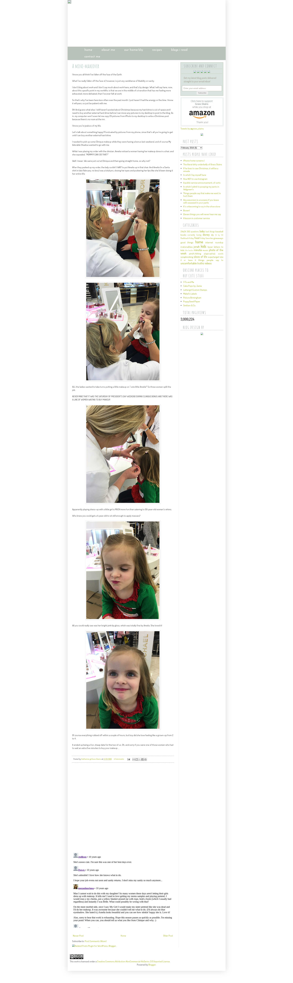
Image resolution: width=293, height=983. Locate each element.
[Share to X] (139, 759)
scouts (220, 253)
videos (208, 263)
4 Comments (119, 759)
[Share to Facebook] (142, 759)
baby (202, 231)
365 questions (193, 231)
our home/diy (133, 50)
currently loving (194, 235)
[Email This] (133, 759)
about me (108, 50)
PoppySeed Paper (191, 301)
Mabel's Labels (190, 293)
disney (206, 234)
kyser (210, 246)
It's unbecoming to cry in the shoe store (201, 206)
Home (123, 935)
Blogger (152, 964)
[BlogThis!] (136, 759)
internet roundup (214, 242)
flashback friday (187, 238)
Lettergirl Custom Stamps (195, 289)
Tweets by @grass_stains (192, 128)
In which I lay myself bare (194, 174)
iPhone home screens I (193, 160)
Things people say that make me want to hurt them (202, 194)
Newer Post (78, 935)
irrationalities (187, 246)
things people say (208, 260)
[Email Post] (128, 759)
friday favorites (206, 238)
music (205, 250)
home (88, 50)
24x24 (183, 231)
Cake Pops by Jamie (192, 285)
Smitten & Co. (189, 305)
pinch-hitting (195, 253)
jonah (197, 246)
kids (203, 246)
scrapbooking (187, 256)
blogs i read (179, 50)
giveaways (218, 238)
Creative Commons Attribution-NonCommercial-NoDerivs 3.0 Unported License (133, 961)
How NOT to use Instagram (195, 178)
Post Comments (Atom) (96, 941)
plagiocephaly (209, 253)
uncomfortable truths (192, 263)
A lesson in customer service (196, 218)
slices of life (200, 256)
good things (187, 242)
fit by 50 (219, 235)
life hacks (189, 250)
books (183, 234)
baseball (219, 231)
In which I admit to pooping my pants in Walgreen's (201, 188)
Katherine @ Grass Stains (91, 759)
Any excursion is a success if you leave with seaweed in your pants (201, 201)
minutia (198, 250)
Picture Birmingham (192, 297)
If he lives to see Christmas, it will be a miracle (200, 170)
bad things (210, 231)
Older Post (168, 935)
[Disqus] (123, 808)
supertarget (213, 256)
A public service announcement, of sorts (202, 182)
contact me (92, 56)
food (196, 238)
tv (222, 260)
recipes (157, 50)
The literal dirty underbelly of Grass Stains (202, 164)
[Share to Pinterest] (145, 759)
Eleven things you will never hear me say (202, 214)
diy (212, 234)
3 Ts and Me (188, 282)
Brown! (186, 210)
